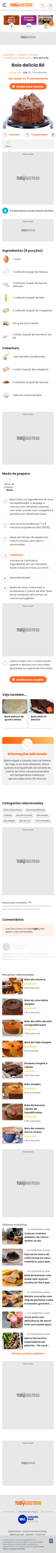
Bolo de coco (25, 821)
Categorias (22, 55)
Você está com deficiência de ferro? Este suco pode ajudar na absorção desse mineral (38, 1320)
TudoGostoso (8, 55)
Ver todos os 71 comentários (28, 78)
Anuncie (30, 1534)
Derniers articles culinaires (28, 1353)
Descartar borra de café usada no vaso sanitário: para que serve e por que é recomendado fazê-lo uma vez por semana (38, 1258)
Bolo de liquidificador (35, 810)
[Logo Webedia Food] (28, 1519)
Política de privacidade (35, 1531)
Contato (40, 1534)
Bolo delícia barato (38, 718)
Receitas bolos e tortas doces (17, 58)
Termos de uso (16, 1534)
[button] (51, 23)
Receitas (34, 55)
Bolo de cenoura (34, 979)
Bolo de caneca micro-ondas (34, 1130)
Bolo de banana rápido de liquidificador (34, 1109)
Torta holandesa (42, 821)
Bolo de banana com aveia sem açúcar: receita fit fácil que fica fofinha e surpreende (37, 1279)
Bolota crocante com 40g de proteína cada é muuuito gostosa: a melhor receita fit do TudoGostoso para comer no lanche (38, 1300)
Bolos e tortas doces (13, 810)
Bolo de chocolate (24, 815)
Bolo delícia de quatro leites (14, 718)
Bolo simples (42, 815)
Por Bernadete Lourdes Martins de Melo (31, 210)
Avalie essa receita (29, 86)
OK (51, 1541)
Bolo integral (9, 821)
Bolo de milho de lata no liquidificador (38, 1023)
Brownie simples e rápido (35, 1065)
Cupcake (8, 815)
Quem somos (14, 1531)
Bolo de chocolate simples (36, 1002)
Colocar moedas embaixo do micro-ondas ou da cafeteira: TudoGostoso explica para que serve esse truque (38, 1237)
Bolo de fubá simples (37, 1042)
